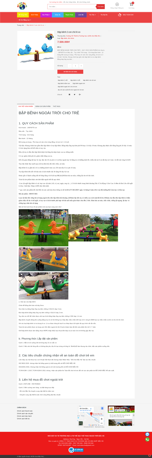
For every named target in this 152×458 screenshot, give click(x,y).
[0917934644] (147, 439)
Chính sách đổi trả (23, 418)
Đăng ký (121, 8)
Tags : (59, 77)
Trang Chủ (23, 15)
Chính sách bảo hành (24, 416)
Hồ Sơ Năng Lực (24, 20)
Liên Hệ (80, 15)
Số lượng (60, 65)
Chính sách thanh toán (24, 411)
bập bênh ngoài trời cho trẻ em (67, 86)
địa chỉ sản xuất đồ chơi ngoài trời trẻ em (71, 90)
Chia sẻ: (59, 94)
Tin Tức (92, 15)
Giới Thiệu (34, 15)
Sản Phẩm (45, 15)
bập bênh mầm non (64, 83)
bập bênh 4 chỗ (75, 80)
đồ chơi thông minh (83, 2)
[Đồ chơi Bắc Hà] (30, 6)
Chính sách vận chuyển (25, 413)
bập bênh (25, 312)
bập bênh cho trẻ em (89, 80)
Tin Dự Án (104, 15)
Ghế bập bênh (23, 330)
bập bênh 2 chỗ (63, 80)
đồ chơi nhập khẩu (69, 2)
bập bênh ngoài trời (79, 83)
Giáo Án (57, 15)
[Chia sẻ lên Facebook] (70, 94)
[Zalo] (147, 434)
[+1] (80, 94)
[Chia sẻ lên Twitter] (75, 94)
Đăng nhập (114, 8)
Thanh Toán (69, 15)
